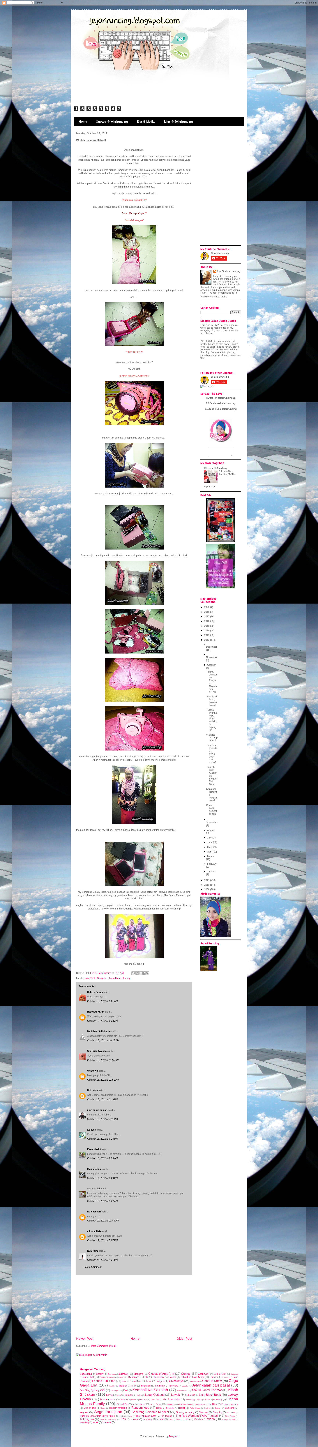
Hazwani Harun (95, 1011)
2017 (207, 616)
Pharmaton (200, 1404)
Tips (123, 1419)
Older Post (184, 1338)
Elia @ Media (146, 121)
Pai (150, 1404)
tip (115, 1419)
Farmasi (214, 1377)
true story (147, 1419)
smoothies (231, 1412)
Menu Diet (155, 1400)
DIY (146, 1377)
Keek (125, 1390)
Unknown (92, 1070)
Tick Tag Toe (87, 1419)
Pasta (158, 1404)
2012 (207, 640)
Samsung (229, 1408)
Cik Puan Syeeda (97, 1051)
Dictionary (133, 1377)
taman (129, 1416)
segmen (84, 1412)
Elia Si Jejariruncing (228, 271)
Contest (186, 1373)
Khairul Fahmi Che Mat (206, 1390)
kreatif (119, 1395)
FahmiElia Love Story (192, 1377)
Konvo (109, 1395)
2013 (207, 635)
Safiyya (207, 1408)
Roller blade (195, 1408)
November (211, 657)
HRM (133, 1385)
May (210, 847)
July (209, 837)
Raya (159, 1408)
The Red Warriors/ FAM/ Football (197, 1415)
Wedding (84, 1422)
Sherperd (203, 1412)
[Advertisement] (134, 1306)
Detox (121, 1377)
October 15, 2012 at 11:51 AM (103, 1079)
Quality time (90, 1408)
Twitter (178, 1419)
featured (225, 1377)
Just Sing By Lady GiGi (92, 1390)
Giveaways (176, 1380)
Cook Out (203, 1374)
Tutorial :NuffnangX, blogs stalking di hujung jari (211, 719)
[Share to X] (140, 973)
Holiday (123, 1385)
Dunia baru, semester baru (211, 809)
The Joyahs (166, 1416)
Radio (102, 1408)
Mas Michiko (94, 1169)
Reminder (170, 1408)
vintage (225, 1419)
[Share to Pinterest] (147, 973)
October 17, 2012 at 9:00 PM (102, 1178)
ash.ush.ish (93, 1188)
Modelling (190, 1400)
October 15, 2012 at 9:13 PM (102, 1138)
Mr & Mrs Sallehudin (99, 1031)
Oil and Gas (122, 1404)
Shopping (217, 1412)
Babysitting (86, 1374)
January (211, 871)
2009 (207, 889)
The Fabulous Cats (146, 1416)
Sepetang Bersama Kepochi (150, 1412)
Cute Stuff (90, 978)
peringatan (170, 1404)
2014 (207, 630)
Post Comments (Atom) (103, 1345)
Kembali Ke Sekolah (150, 1390)
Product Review (229, 1404)
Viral (233, 1419)
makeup (124, 1400)
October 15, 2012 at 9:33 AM (102, 1021)
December (211, 646)
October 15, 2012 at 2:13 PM (102, 1099)
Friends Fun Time (103, 1380)
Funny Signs (136, 1381)
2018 (207, 612)
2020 (207, 607)
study (121, 1416)
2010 (207, 884)
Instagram (146, 1385)
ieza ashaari (94, 1211)
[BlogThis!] (137, 973)
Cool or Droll (220, 1374)
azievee (91, 1129)
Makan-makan (107, 1399)
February (212, 863)
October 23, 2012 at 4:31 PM (102, 1260)
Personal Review (185, 1404)
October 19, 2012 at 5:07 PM (102, 1240)
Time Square (105, 1419)
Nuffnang (217, 1399)
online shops (139, 1404)
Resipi (181, 1407)
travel (135, 1419)
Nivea (199, 1400)
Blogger (173, 1436)
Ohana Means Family (118, 978)
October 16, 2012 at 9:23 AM (102, 1158)
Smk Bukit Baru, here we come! (212, 701)
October (211, 664)
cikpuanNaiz (94, 1231)
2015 (207, 626)
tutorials (161, 1419)
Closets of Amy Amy (161, 1373)
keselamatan (182, 1390)
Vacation (198, 1419)
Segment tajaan (108, 1412)
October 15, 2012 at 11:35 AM (103, 1060)
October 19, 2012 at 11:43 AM (103, 1220)
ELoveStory (158, 1377)
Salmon (218, 1408)
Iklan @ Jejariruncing (178, 121)
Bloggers (138, 1374)
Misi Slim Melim (171, 1399)
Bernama (112, 1374)
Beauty (100, 1374)
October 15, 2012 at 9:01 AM (102, 1001)
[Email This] (133, 973)
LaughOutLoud (155, 1394)
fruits (124, 1381)
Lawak (175, 1394)
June (210, 842)
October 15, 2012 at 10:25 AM (103, 1040)
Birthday (123, 1374)
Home (83, 121)
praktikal (213, 1404)
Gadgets (101, 978)
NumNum (92, 1251)
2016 (207, 621)
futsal (148, 1381)
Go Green (194, 1381)
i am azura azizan (97, 1110)
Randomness (140, 1407)
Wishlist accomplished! (212, 737)
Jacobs (185, 1386)
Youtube (107, 1422)
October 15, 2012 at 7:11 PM (102, 1119)
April (210, 851)
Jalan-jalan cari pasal (211, 1385)
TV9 (170, 1419)
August (211, 830)
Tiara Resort (230, 1416)
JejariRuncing (217, 346)
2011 (207, 880)
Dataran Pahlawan (108, 1377)
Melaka (143, 1399)
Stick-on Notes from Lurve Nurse (97, 1416)
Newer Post (84, 1338)
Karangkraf (115, 1390)
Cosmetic (234, 1374)
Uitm (187, 1419)
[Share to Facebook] (144, 973)
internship (160, 1385)
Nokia (207, 1400)
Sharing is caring (185, 1412)
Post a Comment (93, 1267)
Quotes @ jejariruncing (112, 121)
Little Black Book (210, 1394)
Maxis (133, 1400)
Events (172, 1377)
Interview (173, 1385)
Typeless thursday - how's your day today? (211, 754)
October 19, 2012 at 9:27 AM (102, 1201)
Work (95, 1422)
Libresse (190, 1395)
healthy (112, 1386)
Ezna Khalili (94, 1149)
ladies (139, 1395)
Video (211, 1419)
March (210, 856)
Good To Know (212, 1380)
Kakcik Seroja (95, 992)
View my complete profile (213, 296)
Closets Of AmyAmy (215, 468)
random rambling (118, 1408)
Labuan (129, 1395)
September (212, 822)
